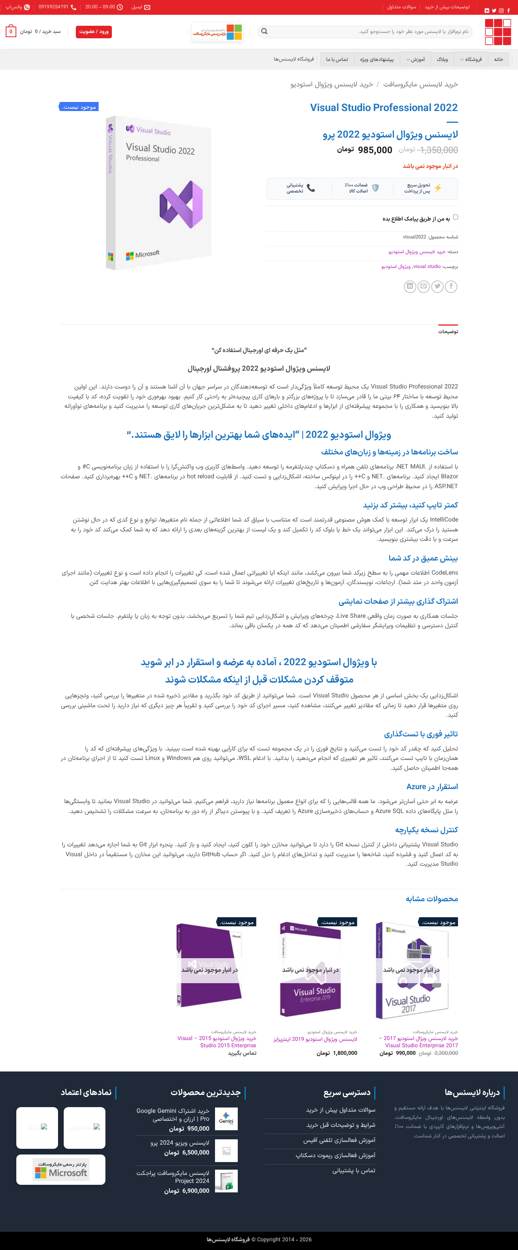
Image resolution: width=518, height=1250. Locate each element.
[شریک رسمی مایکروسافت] (217, 32)
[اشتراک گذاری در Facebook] (451, 286)
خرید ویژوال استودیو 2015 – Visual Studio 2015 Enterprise (216, 1042)
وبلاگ (442, 59)
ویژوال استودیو (396, 266)
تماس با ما (337, 59)
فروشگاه (473, 59)
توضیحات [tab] (448, 331)
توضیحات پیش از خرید (447, 7)
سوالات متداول (401, 7)
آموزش (418, 59)
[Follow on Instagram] (501, 11)
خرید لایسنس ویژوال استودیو (331, 85)
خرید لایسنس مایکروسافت (420, 85)
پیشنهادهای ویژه (377, 59)
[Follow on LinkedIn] (487, 11)
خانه (498, 59)
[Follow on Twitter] (494, 11)
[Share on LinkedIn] (410, 286)
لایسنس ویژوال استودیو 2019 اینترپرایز (315, 1039)
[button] (33, 31)
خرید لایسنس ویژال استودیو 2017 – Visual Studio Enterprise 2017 (418, 1042)
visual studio (427, 266)
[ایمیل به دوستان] (424, 286)
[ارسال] (264, 31)
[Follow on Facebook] (508, 11)
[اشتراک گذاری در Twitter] (437, 286)
